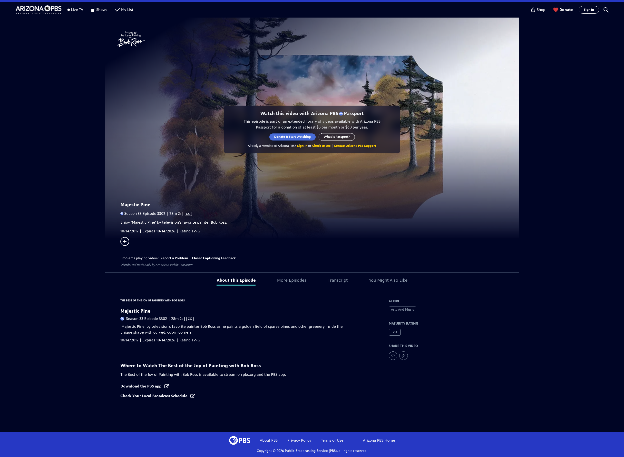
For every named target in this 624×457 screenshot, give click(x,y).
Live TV (77, 9)
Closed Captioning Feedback (214, 258)
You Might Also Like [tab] (388, 280)
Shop (541, 9)
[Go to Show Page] (318, 39)
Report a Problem (174, 258)
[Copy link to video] (403, 355)
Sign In (589, 10)
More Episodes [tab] (291, 280)
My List (127, 9)
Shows (101, 9)
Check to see (321, 146)
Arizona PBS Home (379, 440)
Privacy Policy (299, 440)
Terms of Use (332, 440)
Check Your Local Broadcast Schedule (154, 396)
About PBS (269, 440)
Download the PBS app (141, 386)
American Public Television (174, 265)
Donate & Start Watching (292, 137)
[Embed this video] (393, 355)
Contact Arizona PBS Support (355, 146)
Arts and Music (402, 310)
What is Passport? (337, 137)
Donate (566, 9)
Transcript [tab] (338, 280)
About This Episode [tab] (236, 280)
